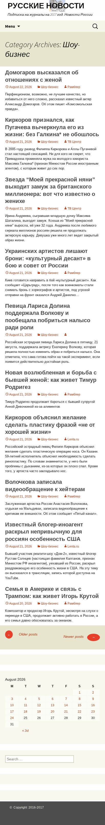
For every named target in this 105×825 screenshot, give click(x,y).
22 (79, 711)
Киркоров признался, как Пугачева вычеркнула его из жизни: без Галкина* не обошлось (52, 127)
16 (93, 705)
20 (52, 711)
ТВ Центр (74, 142)
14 (66, 705)
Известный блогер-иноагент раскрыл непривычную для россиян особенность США (44, 531)
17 (12, 711)
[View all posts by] (65, 335)
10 (12, 705)
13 (52, 705)
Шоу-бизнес (49, 87)
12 (39, 705)
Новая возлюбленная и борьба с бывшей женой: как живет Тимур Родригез (51, 379)
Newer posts (79, 636)
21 (66, 711)
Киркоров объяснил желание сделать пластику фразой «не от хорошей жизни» (50, 424)
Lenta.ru (73, 439)
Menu (10, 26)
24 (12, 718)
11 (25, 705)
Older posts (22, 634)
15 (79, 705)
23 (93, 711)
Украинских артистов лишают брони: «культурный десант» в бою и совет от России (48, 258)
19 (39, 711)
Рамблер (74, 87)
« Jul (25, 730)
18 (25, 711)
